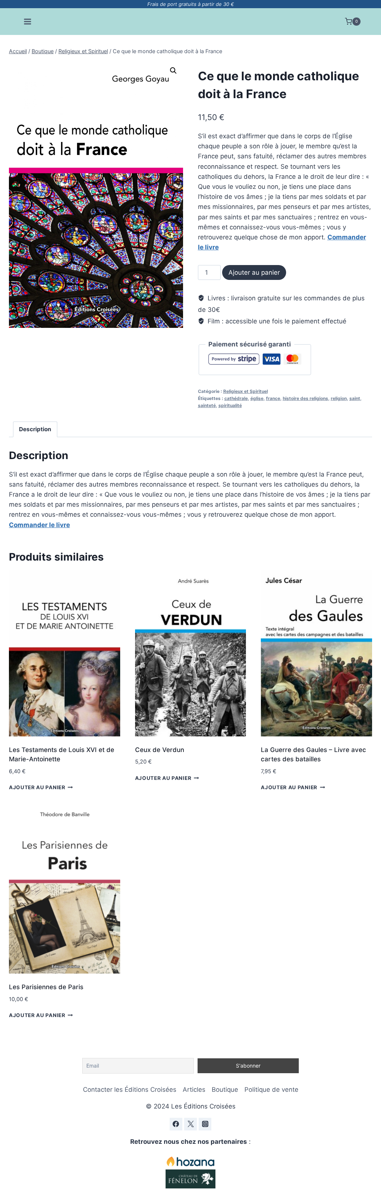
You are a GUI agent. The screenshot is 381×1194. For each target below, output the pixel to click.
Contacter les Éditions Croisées (129, 1089)
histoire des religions (305, 398)
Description (35, 429)
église (256, 398)
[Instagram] (205, 1124)
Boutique (225, 1089)
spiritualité (230, 405)
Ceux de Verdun (159, 749)
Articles (194, 1089)
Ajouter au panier (254, 272)
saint (354, 398)
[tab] (35, 429)
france (273, 398)
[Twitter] (190, 1124)
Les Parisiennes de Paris (46, 987)
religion (339, 398)
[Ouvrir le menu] (27, 21)
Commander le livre (39, 525)
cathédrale (236, 398)
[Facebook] (176, 1124)
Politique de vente (271, 1089)
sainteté (207, 405)
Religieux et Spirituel (245, 391)
